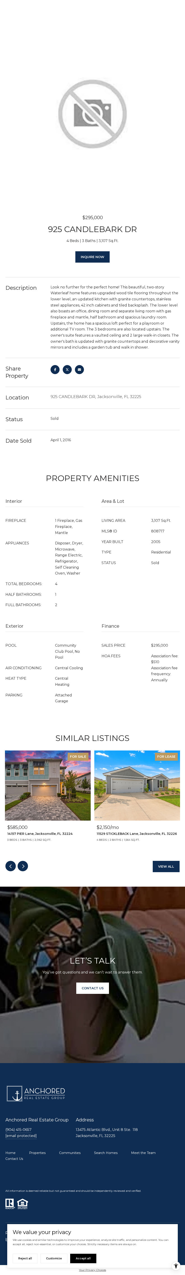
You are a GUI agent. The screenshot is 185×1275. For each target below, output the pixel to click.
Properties (37, 1153)
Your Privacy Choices (92, 1270)
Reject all (25, 1258)
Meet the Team (143, 1153)
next (23, 866)
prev (10, 866)
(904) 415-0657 (18, 1130)
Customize (54, 1258)
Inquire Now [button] (92, 257)
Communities (70, 1153)
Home (10, 1153)
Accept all (83, 1258)
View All (166, 866)
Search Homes (106, 1153)
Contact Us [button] (93, 988)
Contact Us (14, 1159)
